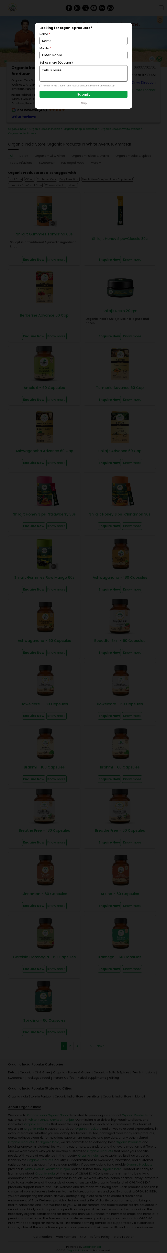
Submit (83, 94)
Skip (83, 103)
